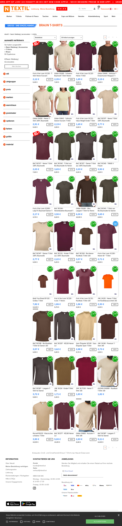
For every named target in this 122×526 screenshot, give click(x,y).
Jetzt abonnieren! (70, 475)
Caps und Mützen (67, 16)
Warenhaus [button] (11, 105)
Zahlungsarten (11, 469)
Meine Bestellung (47, 9)
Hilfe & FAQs (10, 479)
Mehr (113, 16)
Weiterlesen (18, 518)
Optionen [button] (10, 121)
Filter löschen (16, 66)
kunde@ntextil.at (39, 466)
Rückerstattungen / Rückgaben (17, 476)
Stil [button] (7, 74)
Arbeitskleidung (94, 16)
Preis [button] (8, 89)
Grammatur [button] (11, 113)
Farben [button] (9, 129)
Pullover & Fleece (31, 16)
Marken (9, 16)
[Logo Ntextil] (17, 8)
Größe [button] (9, 137)
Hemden (81, 16)
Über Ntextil (10, 463)
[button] (95, 9)
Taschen (45, 16)
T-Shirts (19, 16)
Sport (106, 16)
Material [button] (9, 144)
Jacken (55, 16)
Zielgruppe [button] (11, 82)
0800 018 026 (38, 476)
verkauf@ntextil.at (40, 470)
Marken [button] (9, 97)
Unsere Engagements (14, 482)
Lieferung (35, 9)
